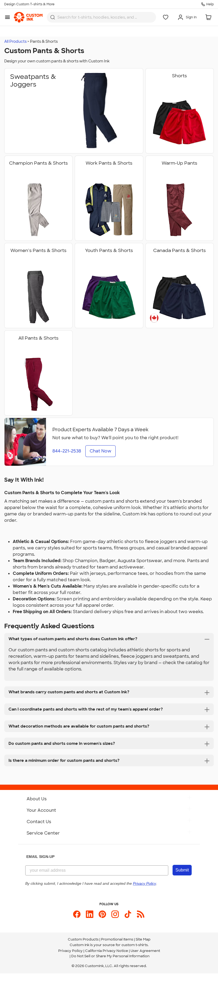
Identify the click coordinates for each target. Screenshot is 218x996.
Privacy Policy (70, 950)
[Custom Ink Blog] (140, 914)
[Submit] (52, 17)
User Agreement (145, 950)
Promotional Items (117, 939)
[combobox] (101, 17)
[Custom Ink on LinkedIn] (89, 914)
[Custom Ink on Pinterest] (102, 914)
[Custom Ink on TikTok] (128, 914)
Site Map (143, 939)
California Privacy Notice (106, 950)
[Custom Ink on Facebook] (77, 914)
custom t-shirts (134, 945)
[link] (28, 17)
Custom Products (83, 939)
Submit (182, 870)
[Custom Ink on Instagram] (115, 914)
